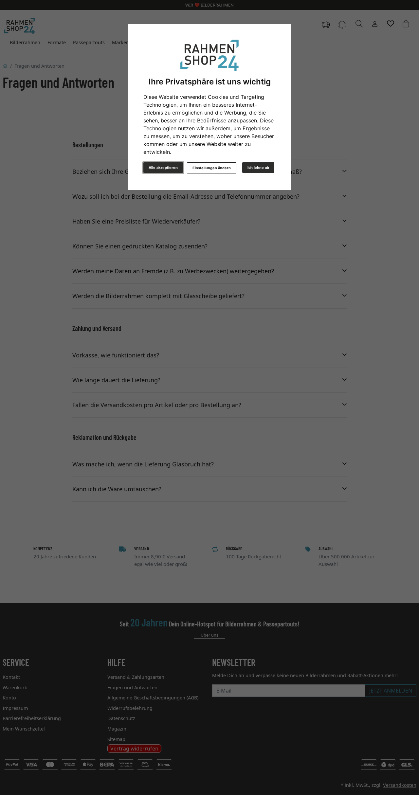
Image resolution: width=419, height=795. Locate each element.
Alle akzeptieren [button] (163, 167)
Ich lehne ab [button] (258, 167)
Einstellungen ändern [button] (211, 168)
